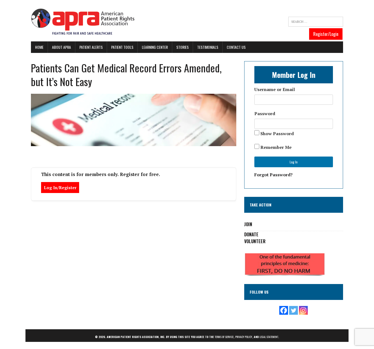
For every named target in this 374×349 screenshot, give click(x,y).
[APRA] (83, 22)
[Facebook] (283, 310)
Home (39, 47)
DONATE (251, 234)
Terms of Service (224, 337)
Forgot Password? (273, 175)
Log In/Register (60, 187)
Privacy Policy (243, 337)
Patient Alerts (91, 47)
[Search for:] (315, 22)
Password (264, 113)
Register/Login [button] (325, 34)
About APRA (61, 47)
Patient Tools (122, 47)
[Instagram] (303, 310)
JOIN (248, 224)
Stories (182, 47)
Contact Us (236, 47)
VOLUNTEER (255, 241)
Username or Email (274, 89)
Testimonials (207, 47)
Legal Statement (269, 337)
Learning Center (155, 47)
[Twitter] (293, 310)
